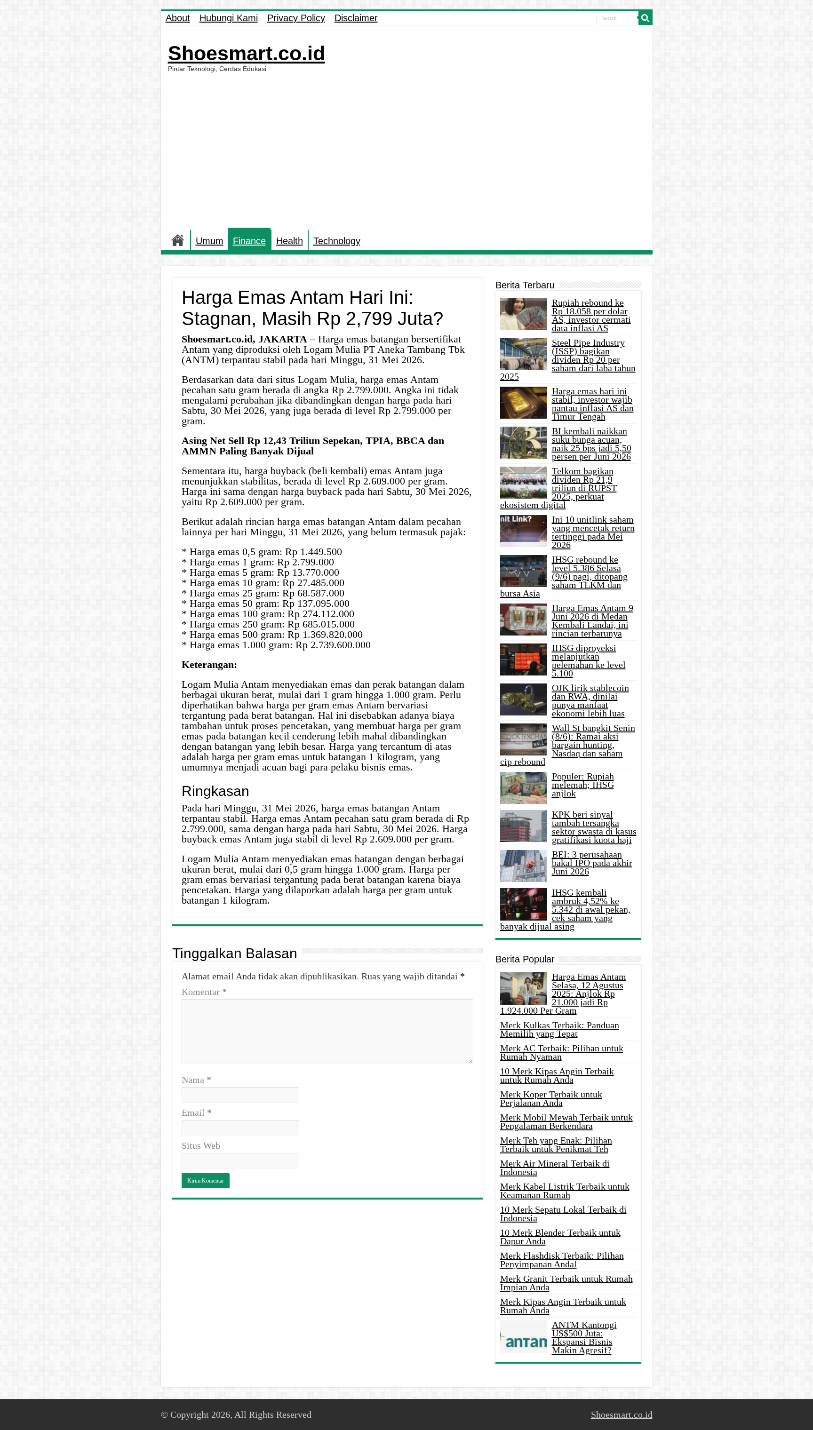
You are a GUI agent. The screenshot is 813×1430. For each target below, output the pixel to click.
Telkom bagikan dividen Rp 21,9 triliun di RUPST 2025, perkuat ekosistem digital (558, 488)
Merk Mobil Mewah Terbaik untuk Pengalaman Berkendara (566, 1121)
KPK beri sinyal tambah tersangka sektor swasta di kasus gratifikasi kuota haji (594, 827)
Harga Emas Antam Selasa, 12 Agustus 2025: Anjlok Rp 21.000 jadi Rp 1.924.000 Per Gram (563, 993)
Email (197, 1112)
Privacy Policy (296, 18)
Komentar (204, 991)
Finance (249, 241)
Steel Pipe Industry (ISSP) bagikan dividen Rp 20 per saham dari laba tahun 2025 (568, 359)
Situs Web (201, 1145)
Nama (196, 1079)
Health (289, 241)
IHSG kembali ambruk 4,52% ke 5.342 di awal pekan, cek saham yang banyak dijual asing (565, 909)
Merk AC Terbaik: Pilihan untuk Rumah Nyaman (561, 1052)
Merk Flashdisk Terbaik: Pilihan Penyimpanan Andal (562, 1259)
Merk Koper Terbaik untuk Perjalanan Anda (551, 1098)
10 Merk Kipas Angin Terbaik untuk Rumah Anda (557, 1075)
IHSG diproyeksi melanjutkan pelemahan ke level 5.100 (589, 660)
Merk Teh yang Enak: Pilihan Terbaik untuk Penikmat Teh (556, 1144)
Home (178, 240)
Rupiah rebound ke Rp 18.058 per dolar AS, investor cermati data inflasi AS (591, 315)
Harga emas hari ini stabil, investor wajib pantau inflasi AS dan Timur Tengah (593, 403)
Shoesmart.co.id (246, 53)
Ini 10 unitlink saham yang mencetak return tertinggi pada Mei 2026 (593, 532)
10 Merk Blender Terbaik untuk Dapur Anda (560, 1236)
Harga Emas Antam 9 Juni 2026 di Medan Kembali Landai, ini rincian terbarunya (592, 620)
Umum (209, 241)
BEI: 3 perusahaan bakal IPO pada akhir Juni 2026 (592, 862)
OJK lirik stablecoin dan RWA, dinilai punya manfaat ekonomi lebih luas (590, 700)
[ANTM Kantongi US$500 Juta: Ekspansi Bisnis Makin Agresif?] (523, 1336)
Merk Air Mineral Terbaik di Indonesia (555, 1167)
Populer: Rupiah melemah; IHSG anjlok (583, 784)
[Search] (645, 18)
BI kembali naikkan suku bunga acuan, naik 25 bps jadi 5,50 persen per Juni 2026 (591, 443)
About (178, 18)
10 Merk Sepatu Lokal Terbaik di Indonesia (563, 1213)
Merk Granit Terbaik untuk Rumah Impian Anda (566, 1282)
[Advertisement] (407, 150)
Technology (336, 241)
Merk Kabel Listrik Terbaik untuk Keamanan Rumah (565, 1190)
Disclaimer (356, 18)
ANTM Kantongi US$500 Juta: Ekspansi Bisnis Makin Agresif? (584, 1337)
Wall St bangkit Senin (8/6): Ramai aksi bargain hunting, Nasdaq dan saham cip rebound (567, 745)
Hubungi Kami (228, 18)
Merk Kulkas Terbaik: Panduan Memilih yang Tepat (559, 1029)
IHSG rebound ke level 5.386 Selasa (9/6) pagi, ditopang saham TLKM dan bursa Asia (564, 576)
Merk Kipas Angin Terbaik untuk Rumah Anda (563, 1305)
